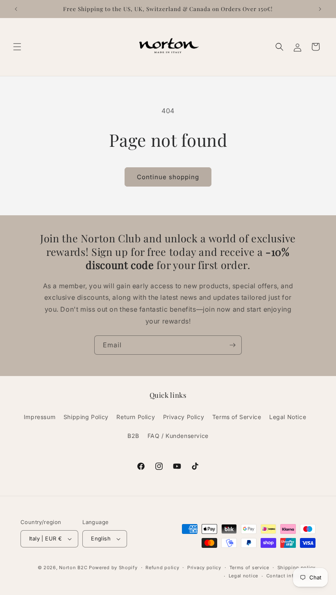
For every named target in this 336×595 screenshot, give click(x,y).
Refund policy (162, 567)
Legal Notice (287, 416)
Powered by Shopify (113, 567)
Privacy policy (204, 567)
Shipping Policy (86, 416)
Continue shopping (168, 177)
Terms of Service (236, 416)
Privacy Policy (183, 416)
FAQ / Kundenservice (178, 435)
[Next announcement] (320, 9)
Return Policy (135, 416)
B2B (133, 435)
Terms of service (249, 567)
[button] (17, 47)
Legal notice (243, 576)
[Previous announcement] (16, 9)
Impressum (39, 416)
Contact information (291, 576)
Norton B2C (73, 567)
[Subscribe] (232, 345)
